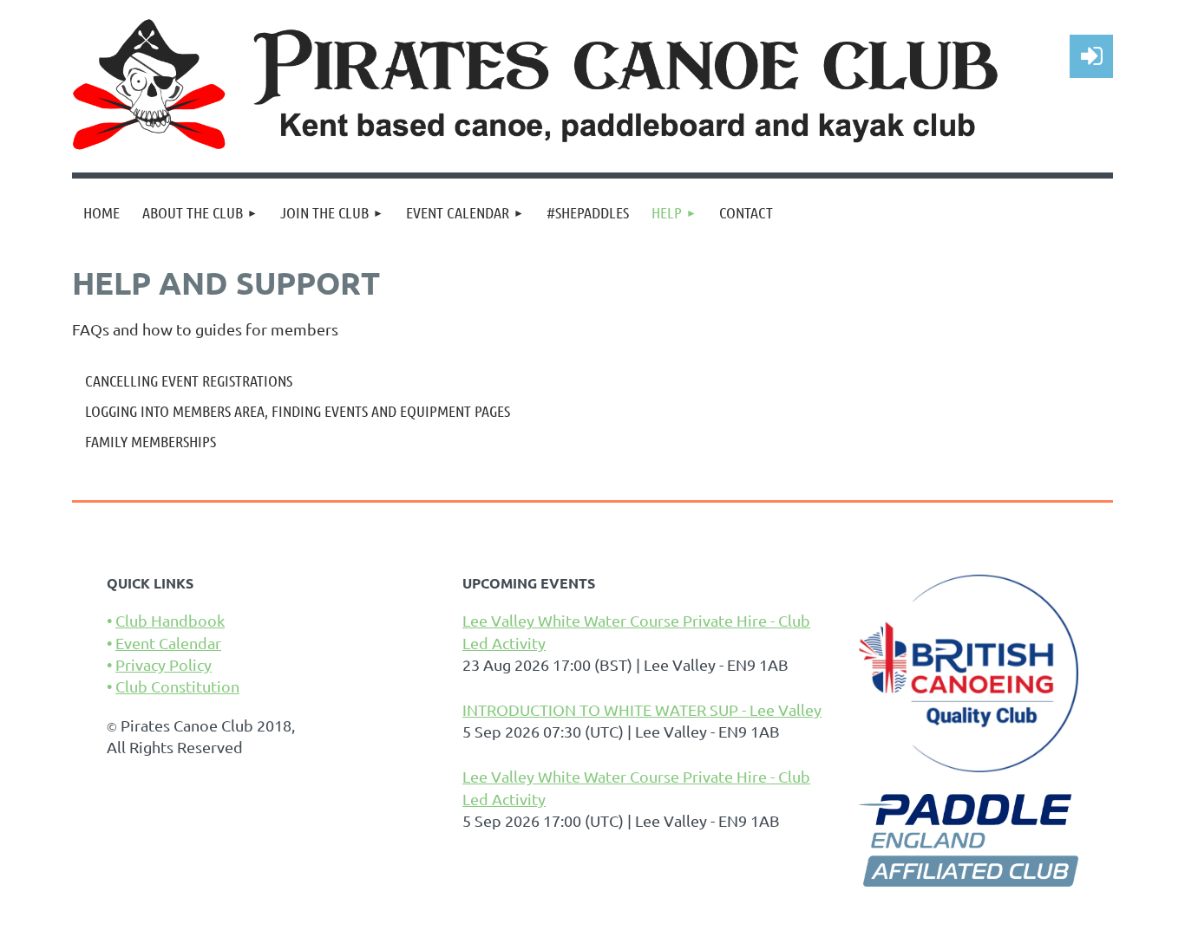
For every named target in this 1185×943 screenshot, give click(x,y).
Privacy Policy (163, 664)
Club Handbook (170, 620)
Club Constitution (177, 686)
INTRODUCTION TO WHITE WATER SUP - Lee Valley (642, 709)
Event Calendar (168, 643)
